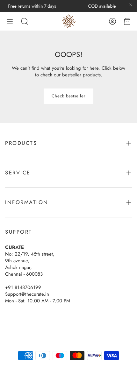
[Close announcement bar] (130, 5)
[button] (10, 21)
